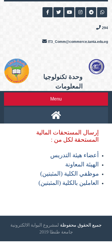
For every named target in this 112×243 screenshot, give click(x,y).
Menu (56, 98)
